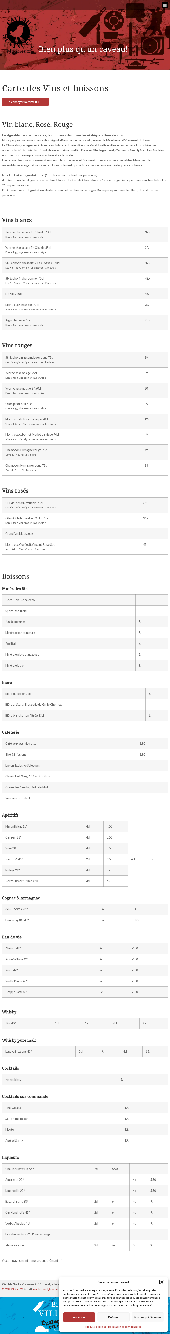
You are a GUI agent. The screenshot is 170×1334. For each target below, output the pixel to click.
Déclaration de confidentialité (124, 1326)
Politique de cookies (95, 1326)
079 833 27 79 (12, 1289)
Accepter (79, 1317)
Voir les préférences (148, 1317)
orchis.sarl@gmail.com (49, 1289)
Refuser (113, 1317)
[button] (162, 1282)
